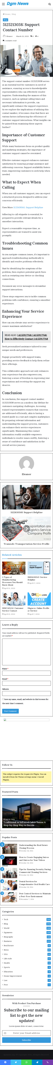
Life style (8, 958)
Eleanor (9, 36)
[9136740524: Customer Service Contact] (13, 598)
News (6, 950)
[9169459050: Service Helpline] (39, 568)
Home (7, 14)
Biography (8, 937)
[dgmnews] (18, 4)
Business (8, 941)
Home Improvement (13, 976)
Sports (7, 967)
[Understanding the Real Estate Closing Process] (9, 849)
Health (7, 963)
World (6, 928)
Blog (14, 14)
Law (5, 980)
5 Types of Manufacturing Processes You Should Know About (12, 581)
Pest (6, 985)
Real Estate (9, 945)
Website (5, 689)
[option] (26, 813)
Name (5, 669)
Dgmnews (8, 932)
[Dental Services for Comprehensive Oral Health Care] (9, 885)
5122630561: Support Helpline (28, 207)
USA (6, 954)
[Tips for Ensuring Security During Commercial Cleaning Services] (9, 873)
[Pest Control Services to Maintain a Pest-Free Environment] (9, 897)
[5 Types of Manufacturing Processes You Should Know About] (13, 568)
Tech (6, 919)
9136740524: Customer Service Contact (13, 609)
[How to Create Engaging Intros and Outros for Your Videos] (9, 861)
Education (8, 972)
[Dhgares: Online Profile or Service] (39, 598)
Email (5, 679)
